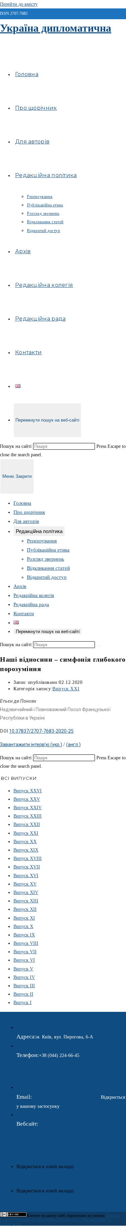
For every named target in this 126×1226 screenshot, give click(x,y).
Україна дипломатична (55, 28)
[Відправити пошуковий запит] (98, 646)
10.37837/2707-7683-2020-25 (41, 731)
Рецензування (42, 540)
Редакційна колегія (33, 595)
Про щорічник (29, 512)
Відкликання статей (48, 568)
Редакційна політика (39, 531)
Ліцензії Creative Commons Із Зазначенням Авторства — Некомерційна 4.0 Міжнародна (59, 1219)
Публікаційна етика (48, 550)
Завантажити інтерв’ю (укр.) (31, 744)
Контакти (23, 613)
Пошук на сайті (16, 446)
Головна (22, 503)
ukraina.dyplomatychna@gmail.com (66, 1097)
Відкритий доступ (47, 577)
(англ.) (73, 744)
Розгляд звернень (45, 559)
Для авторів (26, 521)
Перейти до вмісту (19, 4)
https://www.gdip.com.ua (62, 1124)
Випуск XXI (65, 688)
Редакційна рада (31, 604)
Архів (19, 586)
